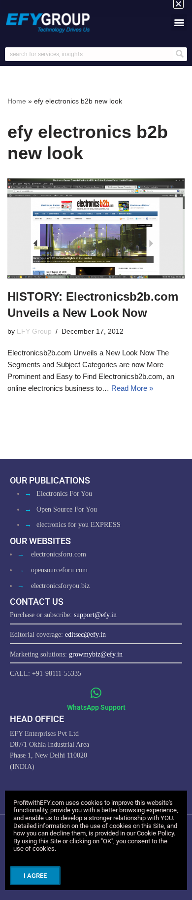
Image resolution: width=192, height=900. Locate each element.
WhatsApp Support (96, 707)
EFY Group (34, 331)
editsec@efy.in (85, 634)
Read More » (132, 388)
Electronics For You (64, 493)
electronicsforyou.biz (60, 585)
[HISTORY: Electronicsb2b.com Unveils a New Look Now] (96, 228)
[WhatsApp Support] (96, 693)
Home (16, 101)
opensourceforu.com (59, 570)
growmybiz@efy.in (96, 654)
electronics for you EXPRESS (78, 524)
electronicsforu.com (58, 554)
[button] (179, 22)
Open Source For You (66, 509)
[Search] (180, 54)
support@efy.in (95, 615)
